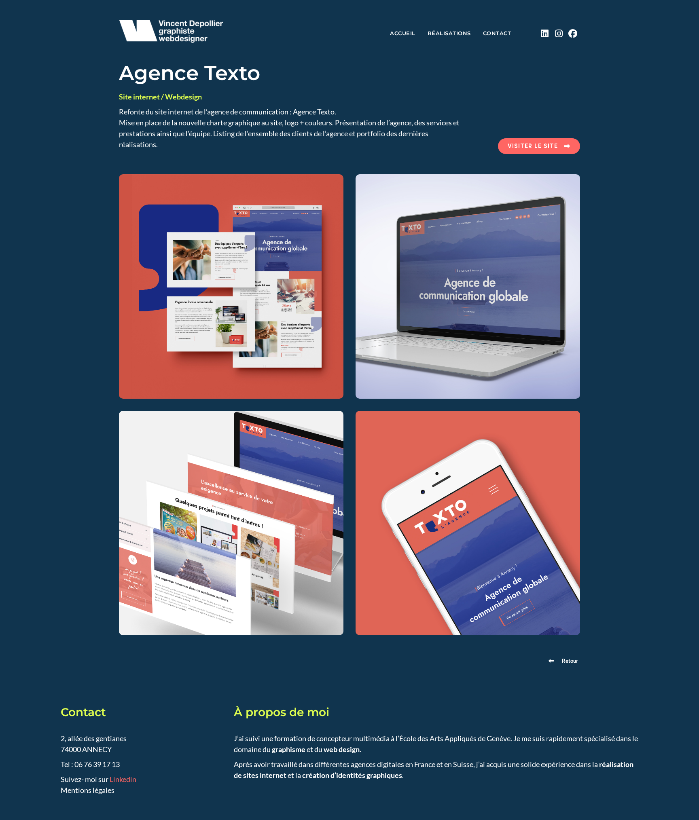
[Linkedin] (544, 33)
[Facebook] (573, 33)
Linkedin (123, 779)
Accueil (402, 33)
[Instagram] (559, 33)
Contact (497, 33)
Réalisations (449, 33)
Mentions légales (87, 790)
